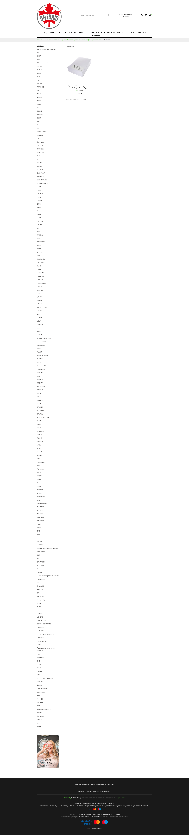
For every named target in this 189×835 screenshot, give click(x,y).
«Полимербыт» (42, 503)
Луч (38, 610)
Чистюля (40, 702)
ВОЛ (38, 555)
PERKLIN (40, 359)
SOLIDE (39, 397)
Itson (38, 231)
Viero (38, 459)
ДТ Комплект (41, 579)
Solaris (39, 424)
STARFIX (40, 407)
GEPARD (39, 200)
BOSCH (39, 111)
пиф (38, 723)
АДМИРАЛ (40, 507)
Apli (38, 90)
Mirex (38, 328)
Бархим (39, 541)
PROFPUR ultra (41, 369)
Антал (39, 524)
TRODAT (39, 438)
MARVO (39, 304)
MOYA (39, 321)
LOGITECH (40, 276)
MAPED (39, 300)
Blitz (38, 128)
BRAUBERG (40, 114)
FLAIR (39, 197)
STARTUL (40, 414)
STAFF (39, 404)
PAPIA (39, 348)
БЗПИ (39, 527)
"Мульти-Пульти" (42, 63)
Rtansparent (41, 386)
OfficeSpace (41, 345)
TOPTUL (39, 435)
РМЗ (38, 654)
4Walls (39, 73)
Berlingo (39, 125)
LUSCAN (39, 287)
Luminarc (40, 290)
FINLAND (40, 194)
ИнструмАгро (41, 600)
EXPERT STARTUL (42, 183)
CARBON (40, 135)
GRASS (39, 204)
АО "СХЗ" (40, 510)
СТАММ (39, 668)
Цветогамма (41, 692)
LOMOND (40, 280)
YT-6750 (39, 476)
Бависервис (41, 538)
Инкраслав (40, 596)
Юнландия (40, 716)
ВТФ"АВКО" (41, 565)
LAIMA (39, 269)
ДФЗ (38, 583)
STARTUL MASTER (43, 417)
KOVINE (39, 249)
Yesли (39, 486)
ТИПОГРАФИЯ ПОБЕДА (45, 678)
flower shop (41, 496)
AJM (38, 80)
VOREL (39, 448)
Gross (39, 211)
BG (38, 108)
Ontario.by (67, 798)
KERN (38, 238)
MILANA (39, 311)
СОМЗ (39, 664)
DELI (38, 156)
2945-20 (39, 66)
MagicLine (40, 324)
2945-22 (39, 70)
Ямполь (39, 719)
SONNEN (40, 400)
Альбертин (40, 521)
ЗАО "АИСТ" (41, 589)
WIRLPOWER (41, 462)
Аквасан (40, 514)
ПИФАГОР (40, 631)
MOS (38, 314)
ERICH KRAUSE (42, 180)
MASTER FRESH (42, 307)
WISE (38, 466)
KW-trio (39, 252)
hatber (39, 500)
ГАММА (39, 572)
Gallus (39, 207)
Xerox (39, 472)
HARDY (39, 214)
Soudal (39, 428)
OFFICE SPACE (41, 342)
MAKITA (39, 297)
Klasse (39, 256)
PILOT (39, 362)
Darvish (39, 163)
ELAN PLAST (41, 173)
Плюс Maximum (42, 641)
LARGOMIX (40, 273)
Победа (39, 644)
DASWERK (40, 149)
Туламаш (40, 682)
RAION (39, 376)
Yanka (39, 479)
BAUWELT (40, 104)
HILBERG (40, 221)
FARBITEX (40, 190)
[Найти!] (108, 15)
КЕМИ (39, 607)
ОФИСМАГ (40, 627)
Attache (39, 94)
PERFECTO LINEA (42, 355)
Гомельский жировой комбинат (47, 576)
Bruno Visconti (41, 132)
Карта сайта (120, 798)
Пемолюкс (40, 638)
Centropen (40, 142)
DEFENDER (40, 152)
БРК (38, 531)
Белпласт (40, 545)
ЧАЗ (38, 695)
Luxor (39, 293)
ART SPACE (40, 83)
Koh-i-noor (40, 262)
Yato (38, 483)
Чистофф (40, 699)
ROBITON (40, 379)
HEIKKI (39, 218)
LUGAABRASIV (42, 283)
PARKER (39, 352)
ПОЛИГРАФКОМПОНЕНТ (45, 634)
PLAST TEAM (41, 366)
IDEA (38, 228)
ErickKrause (40, 187)
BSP (38, 121)
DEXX (38, 159)
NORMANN (40, 335)
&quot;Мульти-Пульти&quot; (46, 49)
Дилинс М (40, 586)
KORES (39, 245)
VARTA (39, 445)
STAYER (39, 421)
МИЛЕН (39, 614)
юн (38, 730)
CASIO (39, 139)
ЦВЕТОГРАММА (42, 688)
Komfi (39, 266)
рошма (39, 726)
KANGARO (40, 235)
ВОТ (38, 558)
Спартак (39, 671)
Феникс (39, 685)
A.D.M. (39, 77)
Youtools (40, 490)
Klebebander (41, 259)
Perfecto (40, 373)
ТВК (38, 675)
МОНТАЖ (40, 617)
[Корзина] (150, 15)
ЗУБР (38, 593)
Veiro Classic (41, 452)
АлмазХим (40, 517)
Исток (39, 603)
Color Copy (40, 145)
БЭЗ (38, 534)
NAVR (39, 331)
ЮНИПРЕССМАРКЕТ (44, 709)
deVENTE (40, 493)
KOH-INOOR (41, 242)
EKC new (40, 170)
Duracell (39, 166)
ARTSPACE (40, 87)
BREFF (39, 118)
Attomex (40, 97)
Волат (39, 569)
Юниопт (39, 713)
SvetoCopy (40, 431)
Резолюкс (40, 657)
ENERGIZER (40, 176)
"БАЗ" (39, 52)
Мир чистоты (41, 620)
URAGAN (40, 441)
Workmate (40, 469)
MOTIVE (39, 318)
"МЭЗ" (39, 59)
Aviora (39, 101)
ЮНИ (38, 706)
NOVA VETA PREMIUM (44, 338)
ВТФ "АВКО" (41, 562)
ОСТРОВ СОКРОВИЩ (44, 624)
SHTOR (39, 393)
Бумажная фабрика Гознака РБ (47, 548)
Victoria (39, 455)
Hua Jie (39, 225)
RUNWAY (40, 383)
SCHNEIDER (40, 390)
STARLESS (40, 410)
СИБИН (39, 661)
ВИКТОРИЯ (41, 552)
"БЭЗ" (39, 56)
